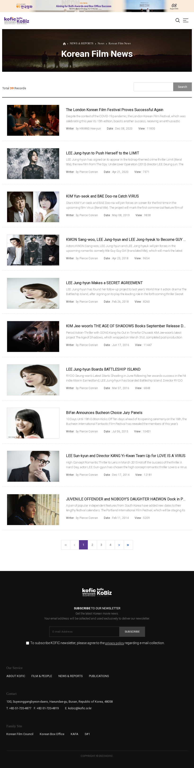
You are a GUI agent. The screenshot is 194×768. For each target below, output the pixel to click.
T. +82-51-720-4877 (18, 708)
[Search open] (178, 20)
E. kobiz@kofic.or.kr (78, 708)
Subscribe (132, 631)
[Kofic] (10, 20)
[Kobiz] (22, 20)
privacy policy (114, 643)
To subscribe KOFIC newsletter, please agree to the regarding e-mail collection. (97, 643)
